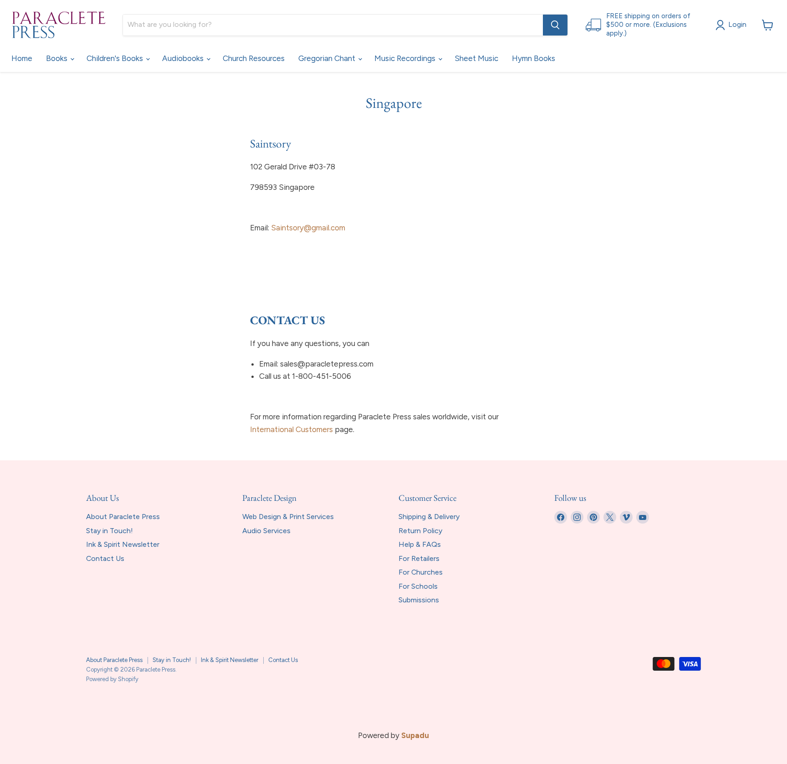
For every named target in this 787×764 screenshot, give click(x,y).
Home (21, 58)
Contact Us (105, 558)
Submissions (419, 600)
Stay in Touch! (109, 530)
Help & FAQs (420, 544)
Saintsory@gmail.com (308, 227)
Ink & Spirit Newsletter (122, 544)
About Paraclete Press (123, 516)
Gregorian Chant (327, 58)
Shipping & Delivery (429, 516)
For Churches (421, 572)
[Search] (555, 25)
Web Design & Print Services (288, 516)
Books (57, 58)
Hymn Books (533, 58)
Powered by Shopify (112, 679)
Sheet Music (476, 58)
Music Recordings (405, 58)
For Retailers (419, 558)
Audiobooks (183, 58)
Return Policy (420, 530)
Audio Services (266, 530)
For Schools (418, 586)
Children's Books (116, 58)
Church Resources (254, 58)
